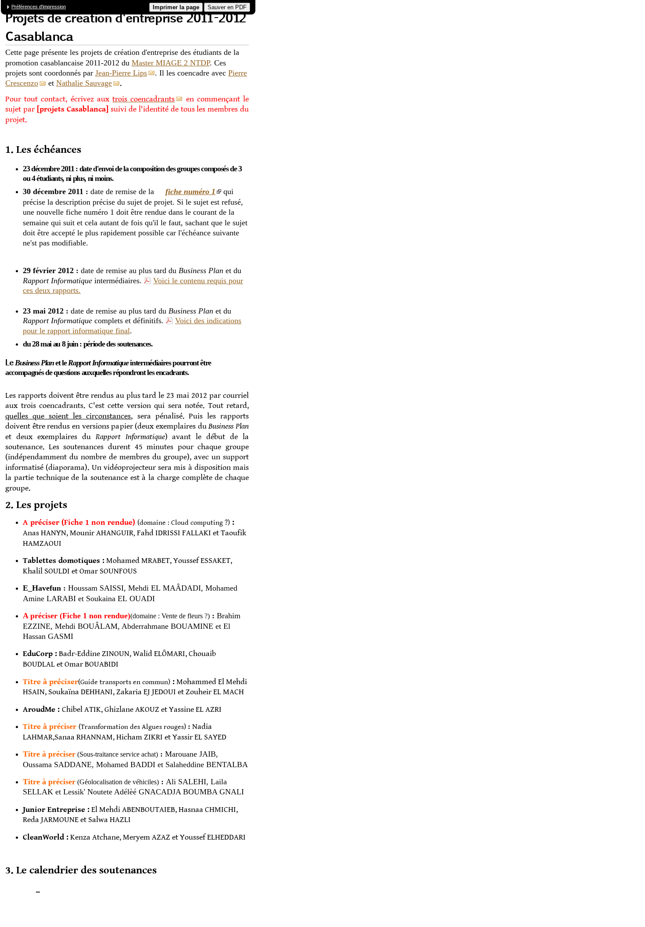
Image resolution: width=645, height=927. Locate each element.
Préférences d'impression (38, 6)
